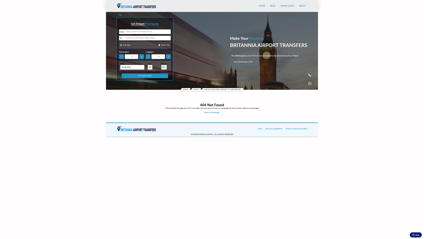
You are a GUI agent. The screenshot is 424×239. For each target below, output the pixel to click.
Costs (196, 89)
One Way (126, 45)
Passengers (124, 52)
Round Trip (165, 45)
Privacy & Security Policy (296, 129)
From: (122, 32)
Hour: (150, 64)
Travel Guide (287, 6)
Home (262, 6)
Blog (272, 6)
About (302, 6)
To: (121, 38)
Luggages (150, 52)
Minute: (164, 64)
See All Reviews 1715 (243, 62)
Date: (122, 64)
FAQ (260, 129)
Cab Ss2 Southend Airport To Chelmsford (222, 89)
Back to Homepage (212, 112)
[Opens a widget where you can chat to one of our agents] (416, 235)
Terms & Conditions (273, 129)
